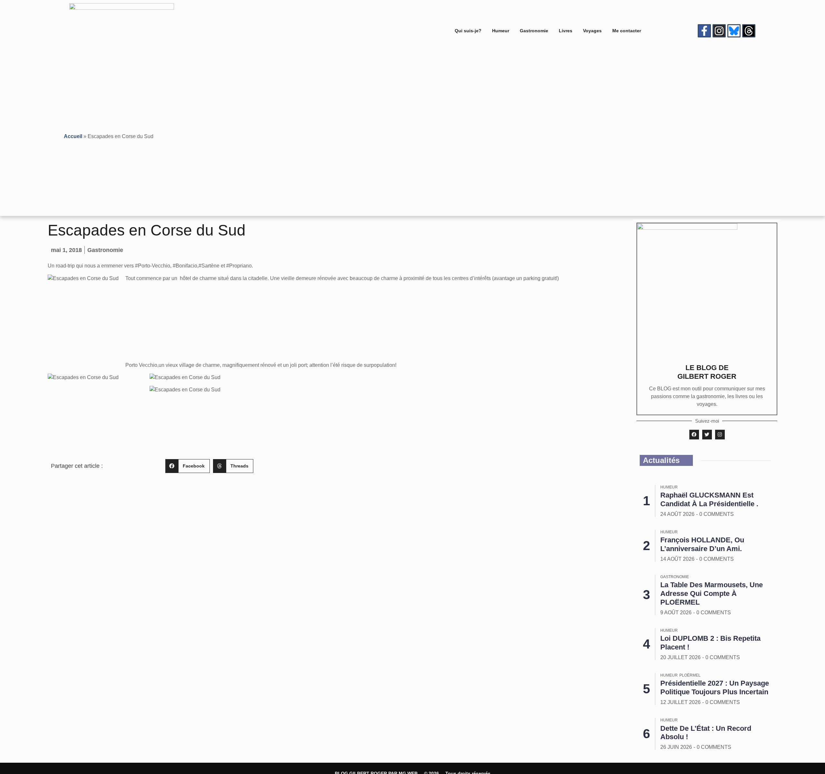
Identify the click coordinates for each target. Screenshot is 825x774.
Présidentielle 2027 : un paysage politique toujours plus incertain (714, 687)
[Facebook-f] (704, 30)
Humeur (500, 30)
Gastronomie (534, 30)
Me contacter (626, 30)
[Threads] (748, 30)
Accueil (73, 136)
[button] (187, 466)
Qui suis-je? (468, 30)
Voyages (592, 30)
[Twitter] (707, 434)
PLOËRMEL (690, 675)
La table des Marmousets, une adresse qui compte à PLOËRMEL (711, 593)
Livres (565, 30)
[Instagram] (719, 30)
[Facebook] (694, 434)
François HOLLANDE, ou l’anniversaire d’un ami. (702, 544)
